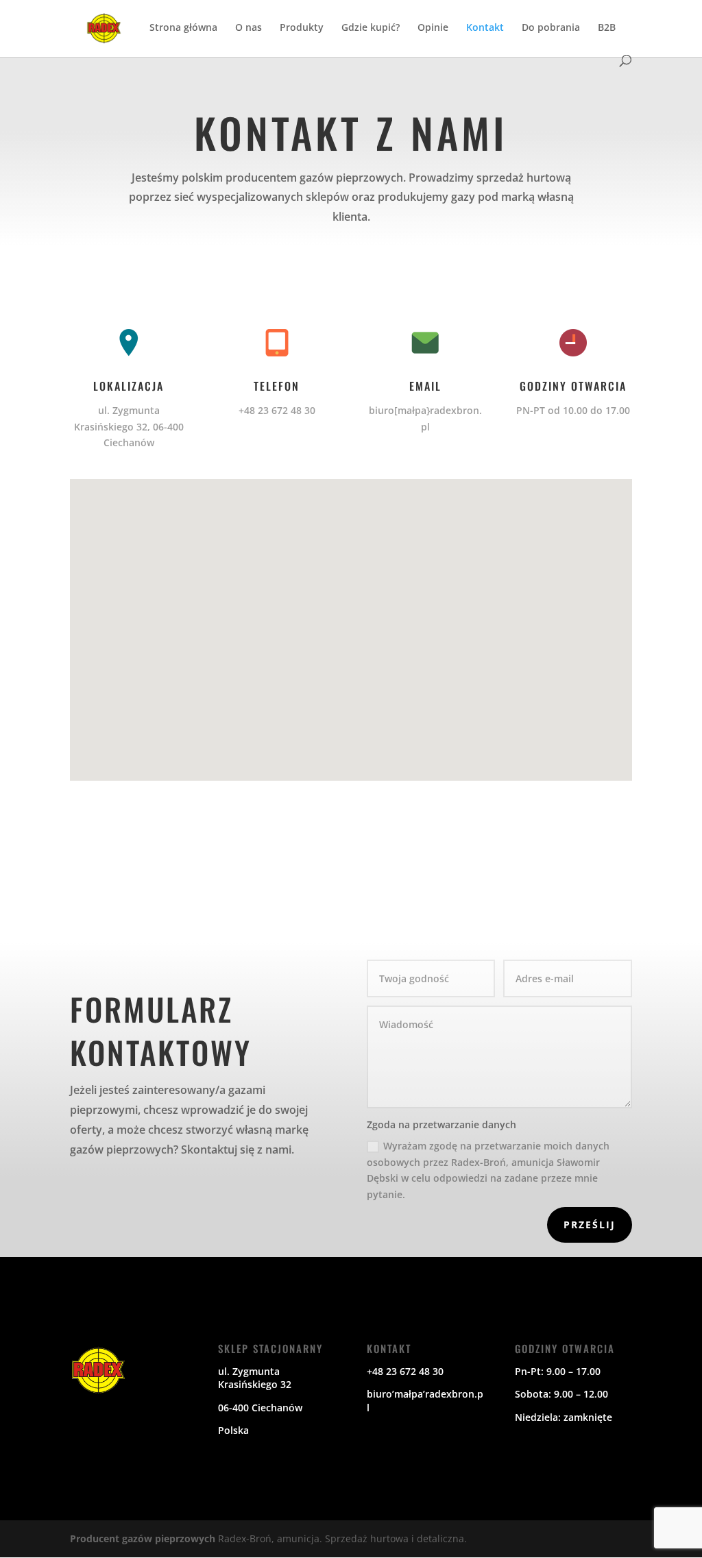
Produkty (302, 28)
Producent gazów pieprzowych (144, 1538)
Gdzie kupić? (370, 28)
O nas (248, 28)
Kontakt (485, 28)
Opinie (432, 28)
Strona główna (183, 28)
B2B (607, 28)
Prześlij (590, 1224)
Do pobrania (551, 28)
